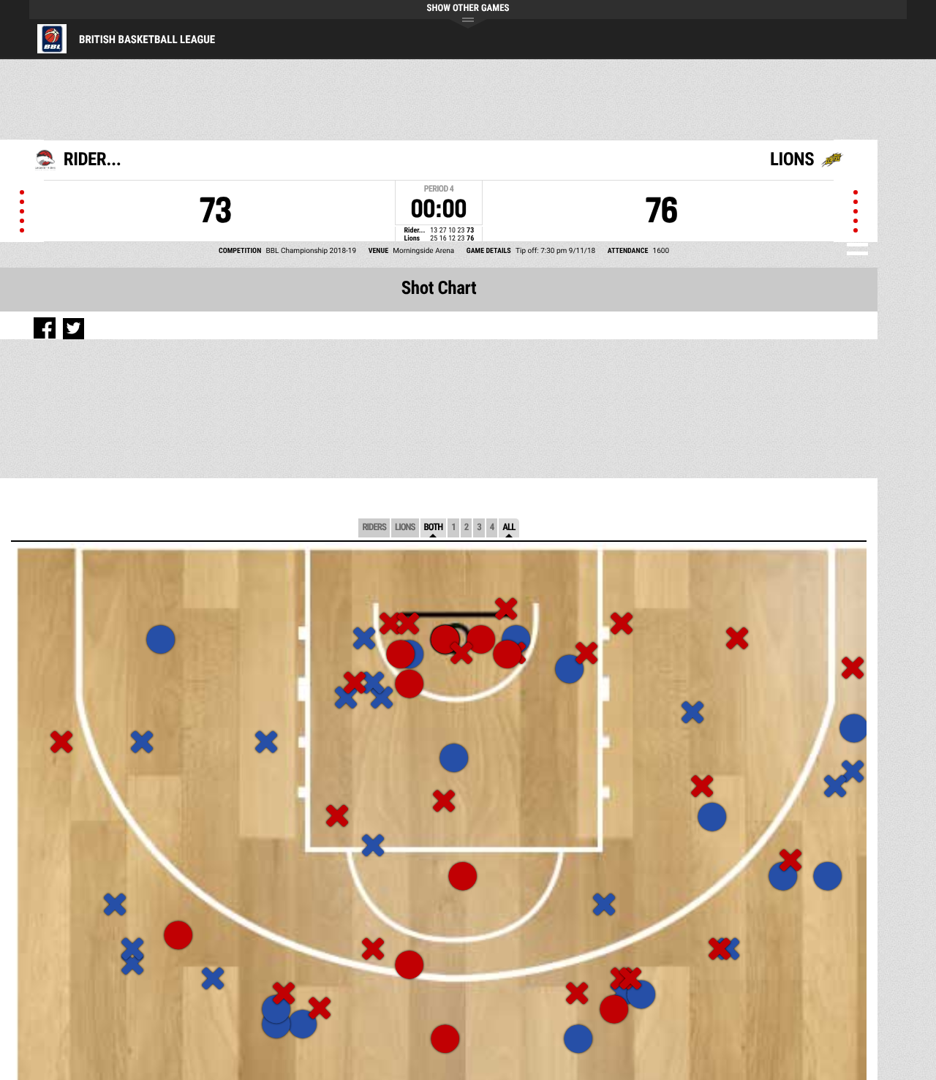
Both (433, 527)
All (508, 527)
